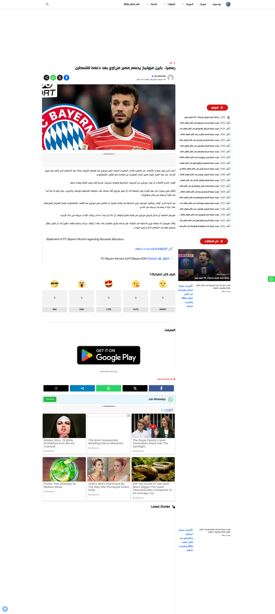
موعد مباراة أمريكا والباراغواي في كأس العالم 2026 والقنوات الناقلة (192, 220)
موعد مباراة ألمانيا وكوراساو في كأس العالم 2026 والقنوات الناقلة (192, 197)
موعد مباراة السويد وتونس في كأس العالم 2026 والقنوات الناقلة (193, 174)
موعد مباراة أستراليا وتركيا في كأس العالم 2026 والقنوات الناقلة (193, 192)
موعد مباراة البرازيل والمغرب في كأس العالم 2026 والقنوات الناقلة (192, 209)
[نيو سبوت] (228, 4)
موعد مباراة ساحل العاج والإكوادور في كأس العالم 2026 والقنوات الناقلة (190, 186)
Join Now (50, 399)
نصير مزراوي (161, 379)
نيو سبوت (216, 4)
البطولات (171, 4)
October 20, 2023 (158, 258)
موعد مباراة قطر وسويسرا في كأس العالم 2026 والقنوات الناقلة (193, 215)
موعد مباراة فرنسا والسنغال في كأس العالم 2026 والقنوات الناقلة (193, 152)
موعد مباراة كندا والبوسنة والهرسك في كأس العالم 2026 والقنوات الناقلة (189, 226)
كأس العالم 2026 (132, 4)
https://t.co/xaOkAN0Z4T (151, 249)
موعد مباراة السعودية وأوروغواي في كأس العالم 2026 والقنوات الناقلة (190, 163)
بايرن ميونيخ (169, 379)
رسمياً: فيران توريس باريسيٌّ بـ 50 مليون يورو (201, 117)
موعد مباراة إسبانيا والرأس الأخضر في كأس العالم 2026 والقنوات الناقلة (191, 180)
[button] (47, 4)
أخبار (171, 62)
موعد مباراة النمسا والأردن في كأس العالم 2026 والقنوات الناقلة (193, 134)
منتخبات (153, 4)
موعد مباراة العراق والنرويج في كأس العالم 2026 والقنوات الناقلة (193, 146)
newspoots (161, 76)
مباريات (203, 4)
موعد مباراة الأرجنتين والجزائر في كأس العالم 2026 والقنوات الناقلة (192, 140)
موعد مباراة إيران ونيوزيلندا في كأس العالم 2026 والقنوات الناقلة (193, 157)
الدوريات (189, 4)
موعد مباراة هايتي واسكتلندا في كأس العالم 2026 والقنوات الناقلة (192, 203)
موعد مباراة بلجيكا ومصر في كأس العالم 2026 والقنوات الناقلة (194, 169)
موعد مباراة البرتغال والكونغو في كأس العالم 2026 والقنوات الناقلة (192, 129)
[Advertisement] (137, 32)
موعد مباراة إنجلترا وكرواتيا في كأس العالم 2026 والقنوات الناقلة (193, 123)
